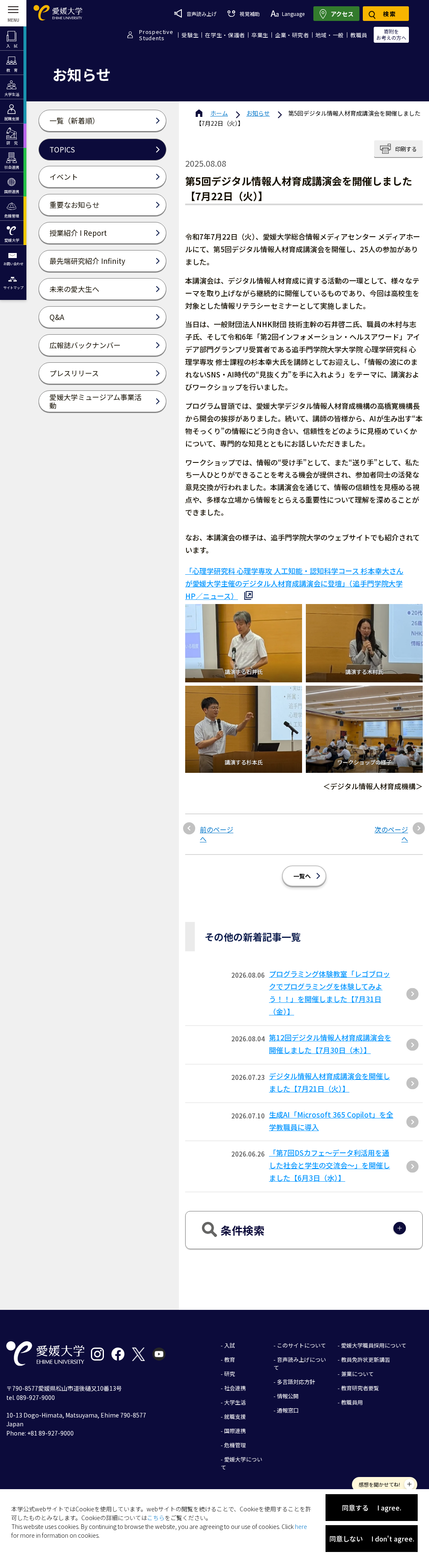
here (301, 1526)
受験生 (190, 35)
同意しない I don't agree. (371, 1539)
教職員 (358, 35)
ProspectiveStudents (156, 35)
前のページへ (216, 834)
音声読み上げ (201, 13)
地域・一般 (329, 35)
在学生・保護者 (225, 35)
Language (293, 13)
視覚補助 (249, 13)
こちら (156, 1517)
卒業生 (260, 35)
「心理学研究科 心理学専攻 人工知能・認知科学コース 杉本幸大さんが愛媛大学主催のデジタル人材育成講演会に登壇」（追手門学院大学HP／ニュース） (294, 583)
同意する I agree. (371, 1508)
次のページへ (391, 834)
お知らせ (258, 113)
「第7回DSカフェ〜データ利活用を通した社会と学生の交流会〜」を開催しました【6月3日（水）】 (329, 1165)
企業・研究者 (292, 35)
